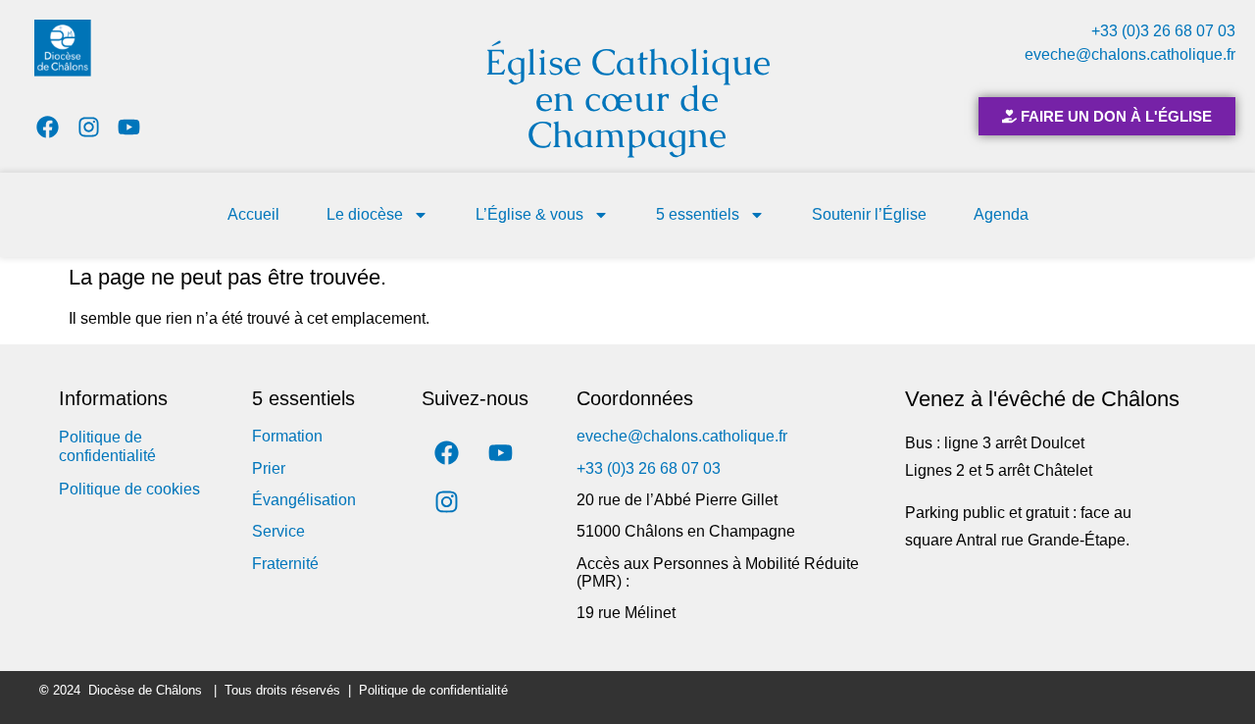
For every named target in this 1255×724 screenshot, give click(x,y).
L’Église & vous (529, 214)
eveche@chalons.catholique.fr (1130, 54)
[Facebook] (47, 127)
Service (278, 531)
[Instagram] (89, 127)
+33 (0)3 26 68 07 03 (1163, 31)
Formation (287, 436)
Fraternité (285, 563)
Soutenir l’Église (869, 214)
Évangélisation (304, 499)
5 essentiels (697, 214)
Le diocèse (364, 214)
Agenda (1001, 214)
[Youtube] (130, 127)
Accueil (253, 214)
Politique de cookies (129, 489)
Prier (268, 468)
